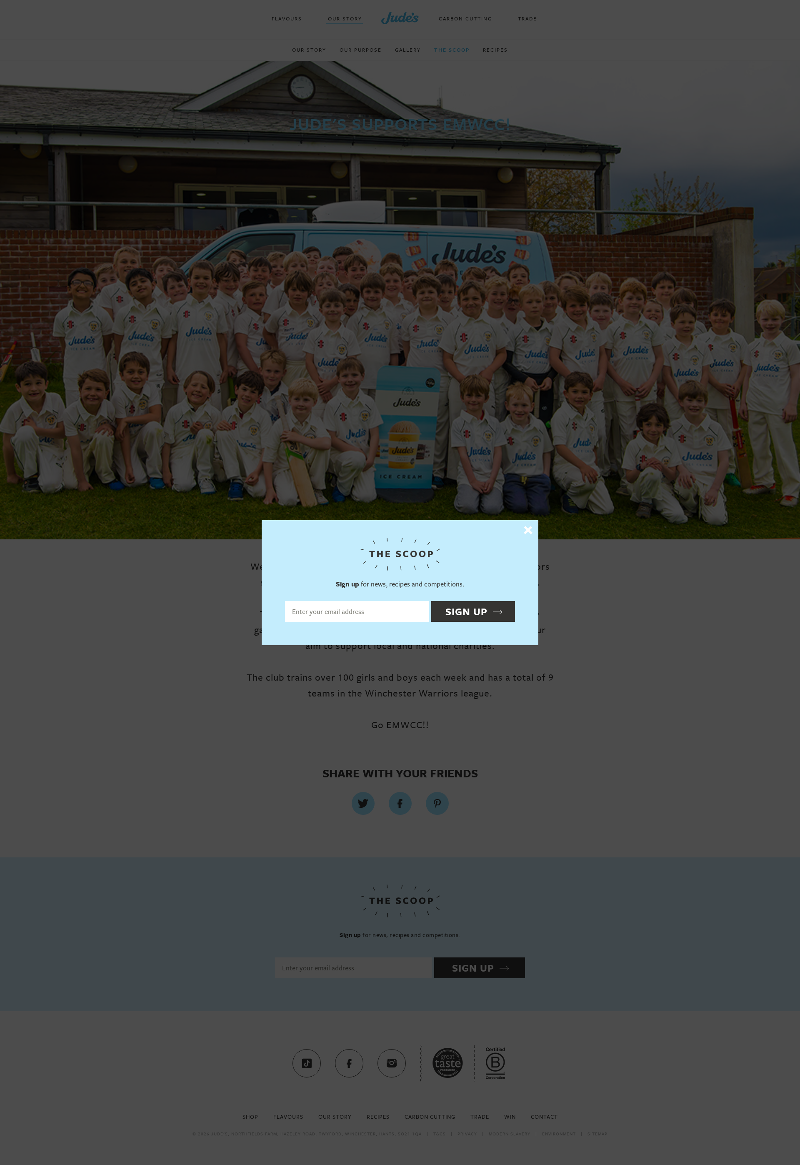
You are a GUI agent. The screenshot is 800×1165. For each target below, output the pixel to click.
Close (528, 530)
